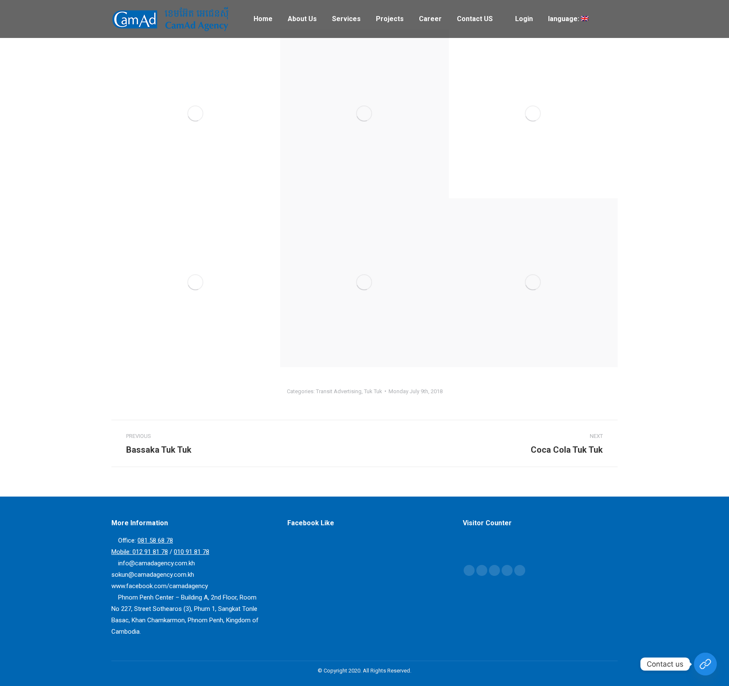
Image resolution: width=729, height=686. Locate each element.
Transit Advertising (339, 391)
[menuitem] (263, 19)
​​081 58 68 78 (155, 540)
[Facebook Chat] (705, 664)
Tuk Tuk (373, 391)
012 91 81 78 (150, 552)
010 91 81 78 (191, 552)
